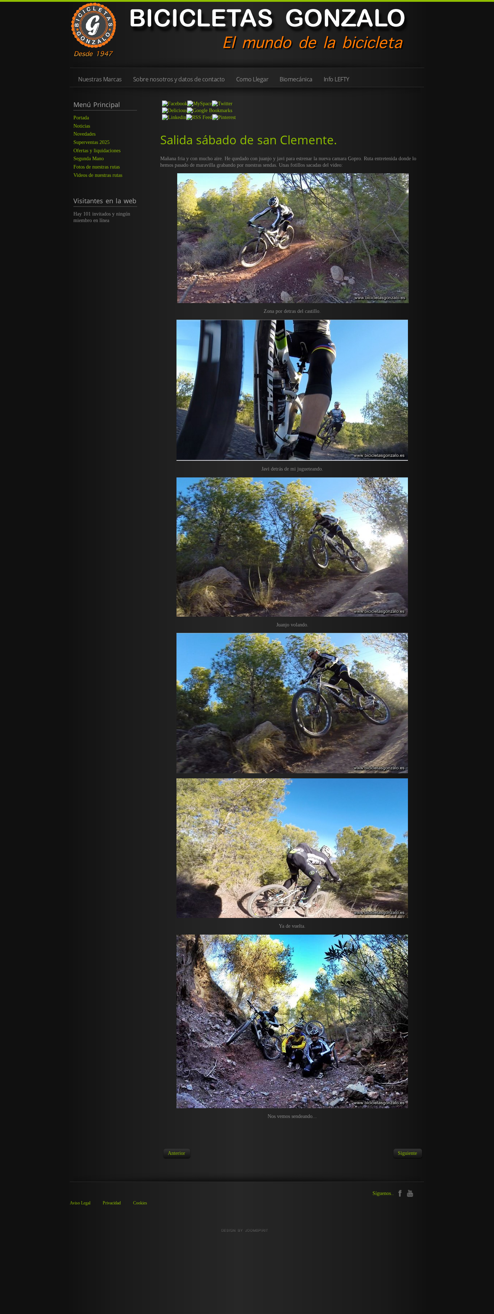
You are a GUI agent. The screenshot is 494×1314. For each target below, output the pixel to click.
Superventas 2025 (91, 142)
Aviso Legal (80, 1202)
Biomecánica (296, 79)
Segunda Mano (88, 158)
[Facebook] (400, 1192)
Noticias (81, 126)
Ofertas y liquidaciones (96, 150)
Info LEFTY (336, 79)
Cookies (140, 1202)
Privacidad (112, 1202)
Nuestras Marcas (100, 79)
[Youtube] (410, 1192)
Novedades (84, 134)
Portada (81, 117)
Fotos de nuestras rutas (96, 167)
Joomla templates (247, 1230)
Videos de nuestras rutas (97, 175)
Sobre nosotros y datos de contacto (179, 79)
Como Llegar (252, 79)
